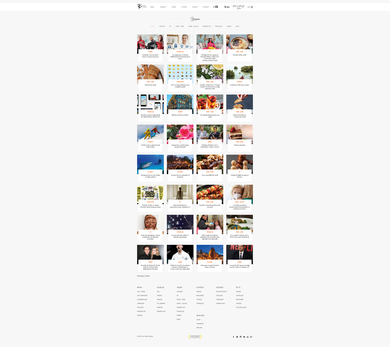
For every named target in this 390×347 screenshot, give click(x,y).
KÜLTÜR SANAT (221, 291)
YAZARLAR (206, 7)
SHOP (198, 320)
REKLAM (199, 328)
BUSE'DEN (200, 315)
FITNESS (199, 299)
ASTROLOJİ (200, 303)
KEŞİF (237, 26)
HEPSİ (153, 26)
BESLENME (200, 295)
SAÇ (158, 291)
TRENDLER (140, 303)
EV (170, 26)
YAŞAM (174, 7)
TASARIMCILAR (142, 299)
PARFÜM (160, 307)
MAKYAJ (159, 299)
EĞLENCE (195, 7)
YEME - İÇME (180, 26)
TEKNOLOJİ (218, 26)
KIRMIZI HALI (220, 303)
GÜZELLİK (163, 7)
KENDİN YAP (207, 26)
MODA (152, 7)
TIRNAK (159, 295)
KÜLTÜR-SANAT (241, 307)
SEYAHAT (162, 26)
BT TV (238, 287)
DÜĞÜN (139, 315)
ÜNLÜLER (140, 307)
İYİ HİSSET (184, 7)
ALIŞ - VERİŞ (141, 291)
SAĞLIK (199, 291)
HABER (229, 26)
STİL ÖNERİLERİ (142, 295)
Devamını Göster (143, 276)
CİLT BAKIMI (161, 303)
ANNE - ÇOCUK (193, 26)
